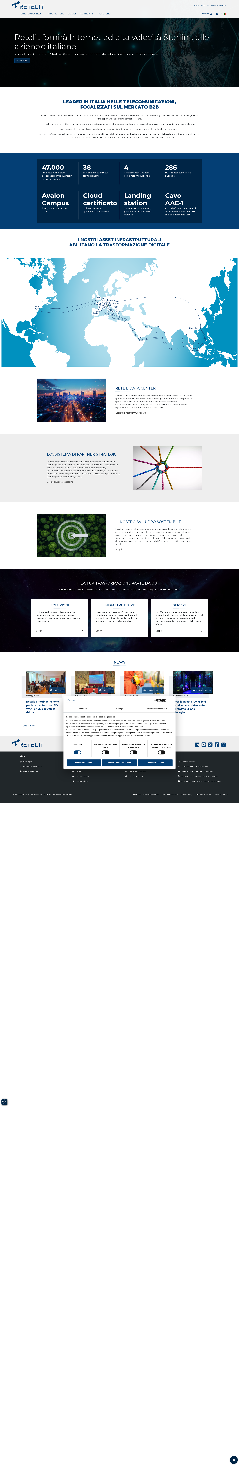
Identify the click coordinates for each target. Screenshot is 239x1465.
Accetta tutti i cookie (155, 763)
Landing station (137, 199)
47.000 (53, 167)
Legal (22, 756)
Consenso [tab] (82, 709)
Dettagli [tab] (119, 709)
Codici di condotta (188, 762)
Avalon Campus (55, 199)
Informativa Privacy (170, 794)
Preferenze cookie (203, 794)
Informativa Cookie (141, 736)
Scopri (119, 549)
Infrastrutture (55, 14)
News (196, 5)
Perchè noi (104, 14)
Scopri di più (22, 61)
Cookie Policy (186, 794)
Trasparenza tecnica (137, 776)
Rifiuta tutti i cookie (83, 763)
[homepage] (27, 5)
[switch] (105, 752)
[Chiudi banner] (172, 700)
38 (87, 167)
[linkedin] (197, 745)
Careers (205, 5)
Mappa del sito (82, 781)
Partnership (87, 14)
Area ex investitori (30, 771)
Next (215, 696)
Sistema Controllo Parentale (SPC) (195, 766)
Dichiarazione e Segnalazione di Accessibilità (199, 776)
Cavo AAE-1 (174, 199)
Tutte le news (28, 726)
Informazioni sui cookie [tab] (157, 709)
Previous (24, 696)
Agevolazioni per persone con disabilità (197, 771)
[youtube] (204, 745)
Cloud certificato (100, 199)
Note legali (27, 762)
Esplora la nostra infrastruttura (131, 413)
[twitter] (210, 745)
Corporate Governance (32, 766)
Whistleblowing (221, 794)
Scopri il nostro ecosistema (60, 482)
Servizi (72, 14)
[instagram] (223, 745)
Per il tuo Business (31, 14)
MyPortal (205, 14)
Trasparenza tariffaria (137, 771)
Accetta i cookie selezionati (119, 763)
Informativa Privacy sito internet (146, 794)
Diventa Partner (218, 5)
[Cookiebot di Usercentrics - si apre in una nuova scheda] (155, 700)
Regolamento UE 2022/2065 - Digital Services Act (201, 781)
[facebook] (217, 745)
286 (171, 167)
